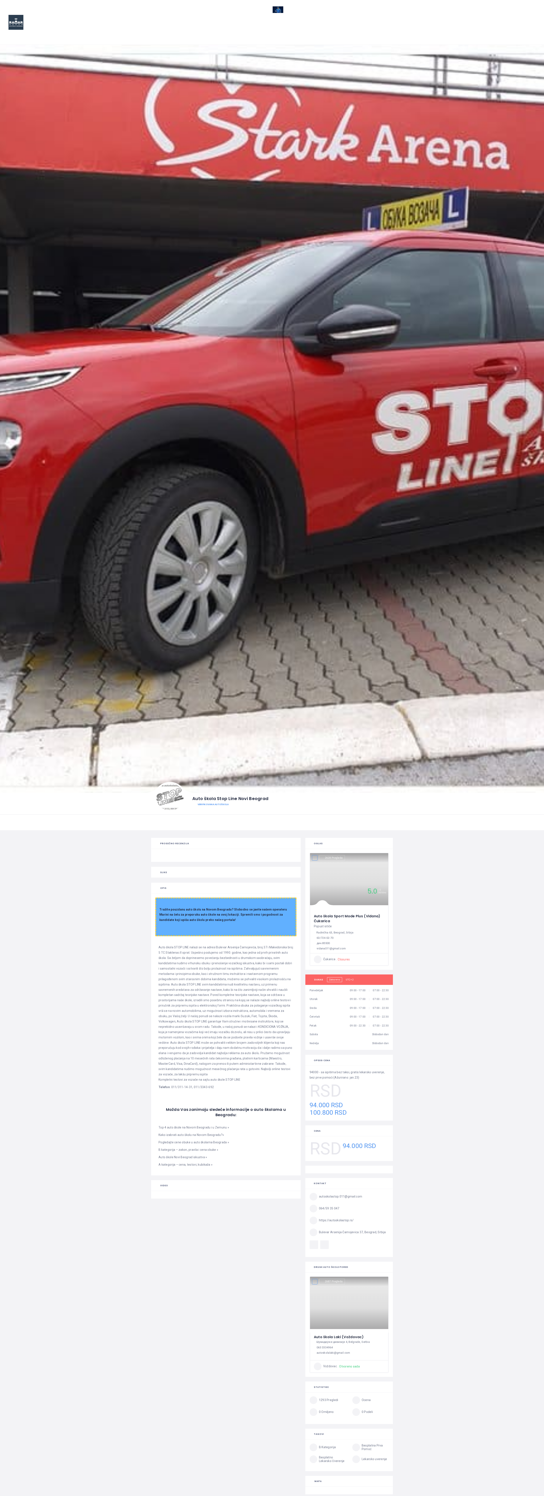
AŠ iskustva (424, 28)
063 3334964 (325, 1347)
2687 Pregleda (334, 1281)
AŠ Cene (396, 28)
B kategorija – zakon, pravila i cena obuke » (188, 1149)
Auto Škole (347, 28)
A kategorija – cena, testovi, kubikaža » (185, 1164)
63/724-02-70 (325, 937)
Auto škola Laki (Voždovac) (339, 1337)
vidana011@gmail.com (331, 948)
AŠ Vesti (374, 28)
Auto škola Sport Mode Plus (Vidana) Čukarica (347, 918)
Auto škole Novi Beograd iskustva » (183, 1157)
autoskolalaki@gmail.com (333, 1352)
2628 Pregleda (334, 857)
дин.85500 (323, 943)
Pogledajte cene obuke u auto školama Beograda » (194, 1142)
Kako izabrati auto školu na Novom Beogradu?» (191, 1135)
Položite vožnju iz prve (462, 28)
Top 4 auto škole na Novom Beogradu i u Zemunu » (194, 1127)
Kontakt (521, 28)
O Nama (496, 28)
